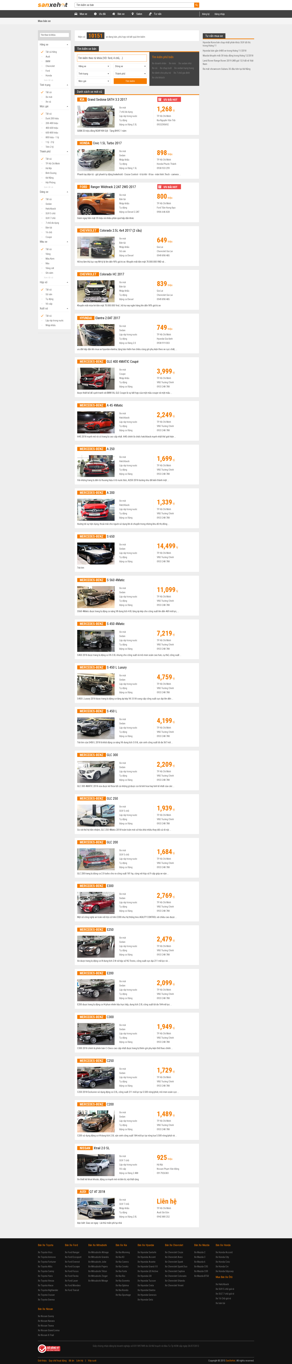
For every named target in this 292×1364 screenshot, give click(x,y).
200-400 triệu (52, 123)
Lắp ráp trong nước (55, 320)
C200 (97, 1104)
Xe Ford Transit (72, 1290)
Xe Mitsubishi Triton (97, 1271)
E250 (97, 930)
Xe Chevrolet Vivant (174, 1285)
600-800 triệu (52, 132)
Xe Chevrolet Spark (174, 1261)
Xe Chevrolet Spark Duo (176, 1266)
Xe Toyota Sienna (46, 1299)
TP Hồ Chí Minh (53, 163)
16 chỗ (49, 232)
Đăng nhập (220, 14)
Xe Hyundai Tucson (147, 1280)
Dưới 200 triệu (52, 118)
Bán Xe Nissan (45, 1309)
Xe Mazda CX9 (201, 1271)
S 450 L (98, 711)
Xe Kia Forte (121, 1271)
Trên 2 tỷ (50, 146)
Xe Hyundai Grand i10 (148, 1266)
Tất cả (49, 92)
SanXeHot (230, 1360)
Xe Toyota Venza (46, 1280)
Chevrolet (50, 66)
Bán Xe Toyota (45, 1245)
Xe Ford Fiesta (71, 1276)
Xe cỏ (154, 68)
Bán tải (49, 227)
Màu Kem (50, 258)
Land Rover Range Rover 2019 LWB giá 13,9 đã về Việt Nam (228, 62)
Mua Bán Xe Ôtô (224, 1277)
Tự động (49, 299)
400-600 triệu (52, 128)
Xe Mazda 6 (199, 1261)
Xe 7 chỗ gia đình (182, 72)
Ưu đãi (102, 14)
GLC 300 (99, 755)
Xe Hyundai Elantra (146, 1290)
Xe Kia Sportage (123, 1295)
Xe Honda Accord (224, 1252)
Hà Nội (49, 168)
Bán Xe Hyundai (146, 1245)
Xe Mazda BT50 (201, 1276)
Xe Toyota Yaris (45, 1276)
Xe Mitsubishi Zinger (98, 1276)
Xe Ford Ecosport (73, 1257)
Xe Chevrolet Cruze (174, 1252)
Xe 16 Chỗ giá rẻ (223, 1298)
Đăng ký (206, 14)
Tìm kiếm (130, 81)
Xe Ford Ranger (72, 1252)
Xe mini (172, 63)
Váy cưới (92, 1360)
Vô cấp (49, 303)
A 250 (97, 449)
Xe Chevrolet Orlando (175, 1280)
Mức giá (54, 106)
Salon (139, 14)
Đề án (71, 1360)
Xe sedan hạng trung (184, 68)
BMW (48, 61)
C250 (97, 1061)
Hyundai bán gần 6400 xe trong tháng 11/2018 (224, 50)
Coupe (49, 237)
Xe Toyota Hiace (45, 1285)
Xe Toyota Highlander (48, 1290)
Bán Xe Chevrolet (174, 1245)
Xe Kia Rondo (122, 1290)
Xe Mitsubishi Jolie (97, 1261)
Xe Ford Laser (71, 1280)
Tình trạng (54, 85)
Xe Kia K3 (120, 1257)
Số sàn (49, 294)
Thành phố (54, 151)
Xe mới (49, 97)
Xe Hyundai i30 (145, 1276)
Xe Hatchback (222, 1284)
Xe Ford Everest (72, 1261)
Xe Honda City (222, 1257)
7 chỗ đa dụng (52, 223)
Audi (48, 56)
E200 (97, 973)
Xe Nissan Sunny (46, 1316)
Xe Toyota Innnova (47, 1257)
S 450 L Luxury (103, 667)
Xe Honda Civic (223, 1261)
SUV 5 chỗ (50, 213)
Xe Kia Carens (122, 1261)
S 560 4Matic (102, 580)
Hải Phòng (50, 182)
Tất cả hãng (51, 52)
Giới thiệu (42, 1360)
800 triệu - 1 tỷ (52, 137)
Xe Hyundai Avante (146, 1261)
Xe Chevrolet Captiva (175, 1271)
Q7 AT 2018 (92, 1192)
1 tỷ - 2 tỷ (50, 142)
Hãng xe (54, 44)
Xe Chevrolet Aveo (174, 1257)
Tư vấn (157, 14)
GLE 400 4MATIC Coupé (109, 362)
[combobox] (93, 66)
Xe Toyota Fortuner (47, 1261)
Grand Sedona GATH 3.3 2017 (103, 99)
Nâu (47, 263)
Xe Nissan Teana (46, 1325)
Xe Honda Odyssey (225, 1271)
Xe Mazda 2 (199, 1252)
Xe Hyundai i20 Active (148, 1271)
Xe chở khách (158, 77)
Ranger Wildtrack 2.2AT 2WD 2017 (108, 187)
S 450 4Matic (102, 624)
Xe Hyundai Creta (146, 1285)
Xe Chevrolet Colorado (176, 1276)
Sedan (49, 204)
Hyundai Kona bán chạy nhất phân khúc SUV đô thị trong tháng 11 (226, 44)
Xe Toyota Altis (45, 1266)
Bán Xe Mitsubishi (97, 1245)
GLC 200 (99, 842)
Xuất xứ (54, 308)
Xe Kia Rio (120, 1276)
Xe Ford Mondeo (73, 1285)
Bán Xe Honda (223, 1245)
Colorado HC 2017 (102, 274)
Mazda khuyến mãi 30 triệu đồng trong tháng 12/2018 (228, 55)
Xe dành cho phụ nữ (161, 72)
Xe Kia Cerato (122, 1266)
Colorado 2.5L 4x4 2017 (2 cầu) (111, 230)
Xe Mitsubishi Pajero (98, 1266)
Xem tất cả (48, 80)
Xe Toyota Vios (45, 1252)
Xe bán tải (220, 1303)
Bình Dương (51, 173)
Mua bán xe (44, 21)
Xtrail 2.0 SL (95, 1148)
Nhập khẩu (51, 325)
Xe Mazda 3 (199, 1257)
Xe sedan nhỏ (184, 63)
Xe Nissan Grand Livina (48, 1330)
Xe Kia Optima (122, 1285)
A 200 (97, 493)
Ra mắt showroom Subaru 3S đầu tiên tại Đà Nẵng (226, 69)
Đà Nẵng (50, 177)
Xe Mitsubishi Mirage (98, 1280)
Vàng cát (50, 268)
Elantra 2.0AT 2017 (100, 318)
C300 (97, 1017)
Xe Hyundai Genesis (147, 1295)
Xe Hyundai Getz (145, 1299)
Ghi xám (49, 273)
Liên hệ (79, 1360)
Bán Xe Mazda (201, 1245)
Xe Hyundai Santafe (147, 1252)
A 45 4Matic (101, 405)
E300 (97, 886)
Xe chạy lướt (166, 68)
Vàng (48, 254)
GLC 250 (99, 798)
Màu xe (54, 241)
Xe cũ (48, 101)
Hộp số (54, 282)
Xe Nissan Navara (46, 1321)
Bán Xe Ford (71, 1245)
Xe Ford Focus (72, 1271)
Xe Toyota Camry (46, 1271)
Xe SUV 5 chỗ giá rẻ (225, 1289)
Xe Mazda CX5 (201, 1266)
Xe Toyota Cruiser (46, 1295)
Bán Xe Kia (121, 1245)
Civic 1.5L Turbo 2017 (101, 143)
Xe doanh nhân (159, 63)
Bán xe (121, 14)
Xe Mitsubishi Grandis (98, 1257)
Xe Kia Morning (123, 1252)
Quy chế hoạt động (58, 1360)
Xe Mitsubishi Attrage (98, 1252)
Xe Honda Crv (222, 1266)
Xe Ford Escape (72, 1266)
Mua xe (83, 14)
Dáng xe (54, 192)
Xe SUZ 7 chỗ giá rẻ (225, 1293)
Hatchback (51, 208)
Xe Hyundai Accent (147, 1257)
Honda (49, 75)
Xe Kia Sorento (123, 1280)
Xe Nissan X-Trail (46, 1335)
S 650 (97, 536)
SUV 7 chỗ (50, 218)
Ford (48, 70)
